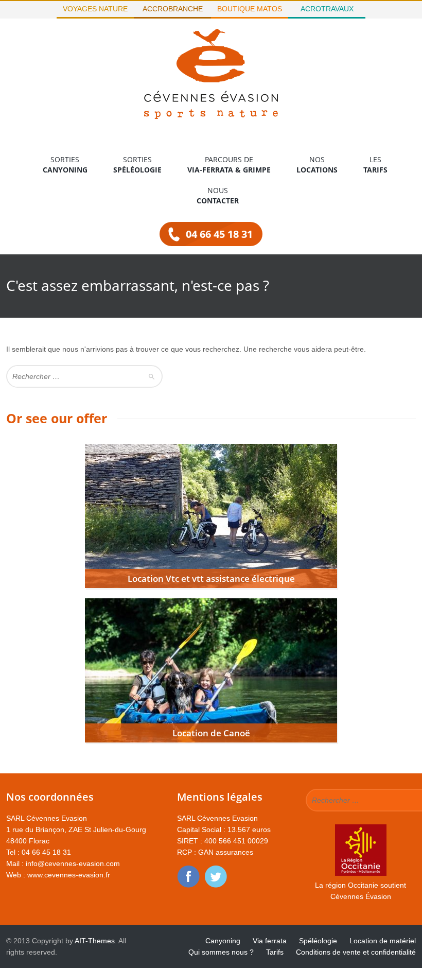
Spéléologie (318, 941)
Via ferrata (270, 941)
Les (375, 164)
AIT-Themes (95, 941)
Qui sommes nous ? (221, 952)
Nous (218, 195)
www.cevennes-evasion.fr (68, 875)
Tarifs (275, 952)
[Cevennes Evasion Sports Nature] (211, 116)
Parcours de (229, 164)
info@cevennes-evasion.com (73, 863)
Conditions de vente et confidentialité (356, 952)
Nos (317, 164)
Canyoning (222, 941)
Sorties (65, 164)
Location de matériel (382, 941)
